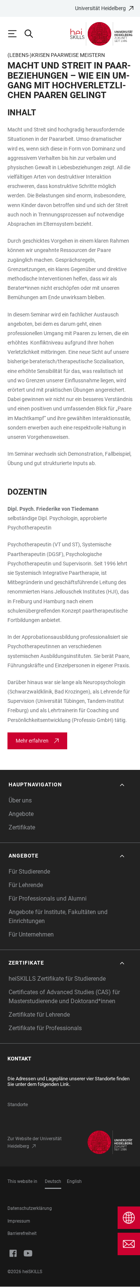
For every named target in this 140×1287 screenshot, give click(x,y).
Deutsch (53, 1181)
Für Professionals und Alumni (48, 898)
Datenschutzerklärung (29, 1208)
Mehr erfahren (32, 741)
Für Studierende (29, 871)
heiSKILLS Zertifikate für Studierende (57, 978)
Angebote (21, 813)
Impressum (18, 1221)
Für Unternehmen (31, 934)
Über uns (20, 800)
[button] (67, 785)
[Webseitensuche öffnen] (32, 34)
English (74, 1181)
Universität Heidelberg (100, 8)
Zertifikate (22, 827)
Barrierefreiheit (22, 1233)
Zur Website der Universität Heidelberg (34, 1142)
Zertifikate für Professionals (45, 1028)
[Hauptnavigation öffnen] (15, 34)
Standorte (17, 1104)
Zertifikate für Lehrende (39, 1014)
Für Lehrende (26, 885)
